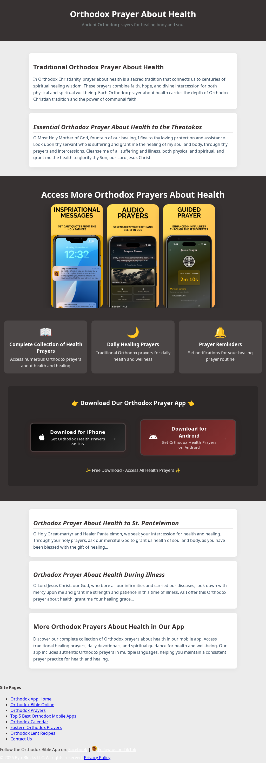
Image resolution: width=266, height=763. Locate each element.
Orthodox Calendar (29, 722)
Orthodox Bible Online (32, 704)
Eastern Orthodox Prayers (36, 727)
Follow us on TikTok (116, 749)
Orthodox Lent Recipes (32, 733)
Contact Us (21, 739)
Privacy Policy (97, 757)
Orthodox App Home (30, 699)
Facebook (77, 749)
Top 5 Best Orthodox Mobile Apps (43, 716)
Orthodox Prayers (28, 710)
